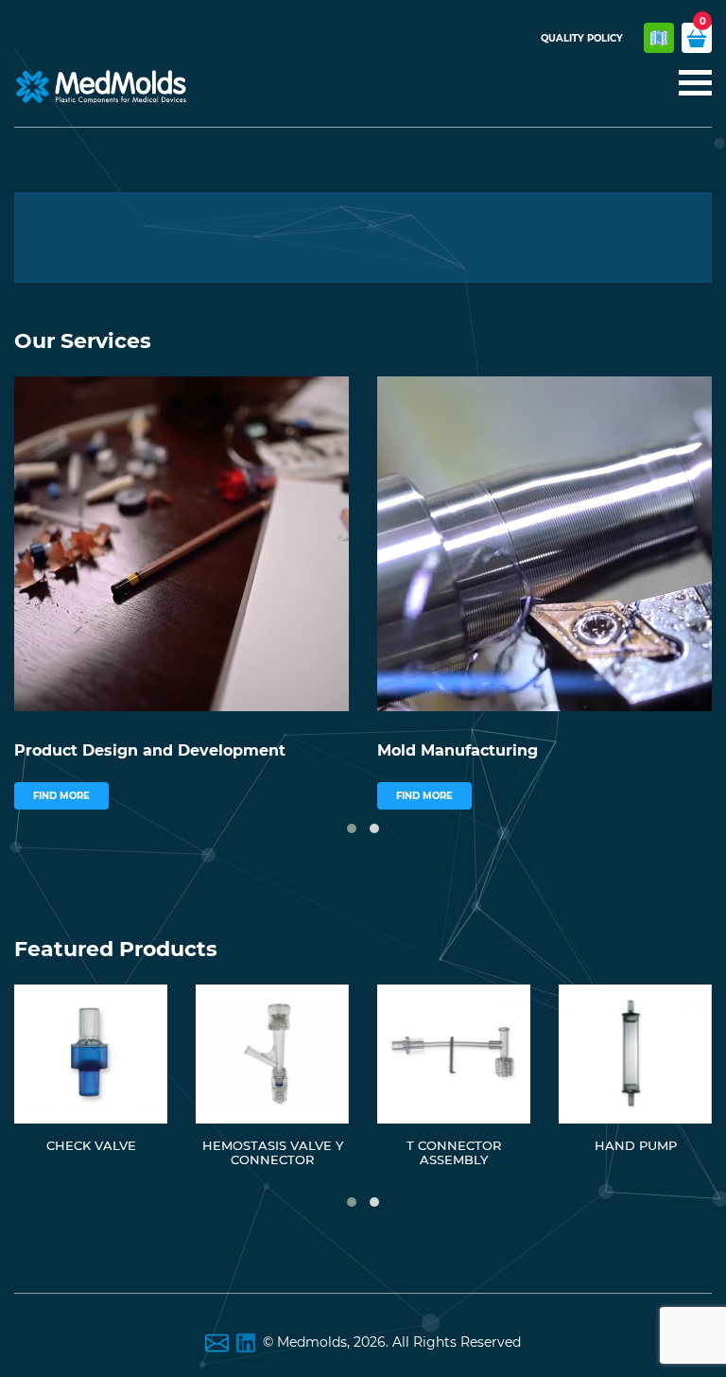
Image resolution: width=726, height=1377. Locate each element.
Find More (61, 796)
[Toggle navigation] (689, 84)
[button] (351, 828)
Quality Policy (582, 38)
